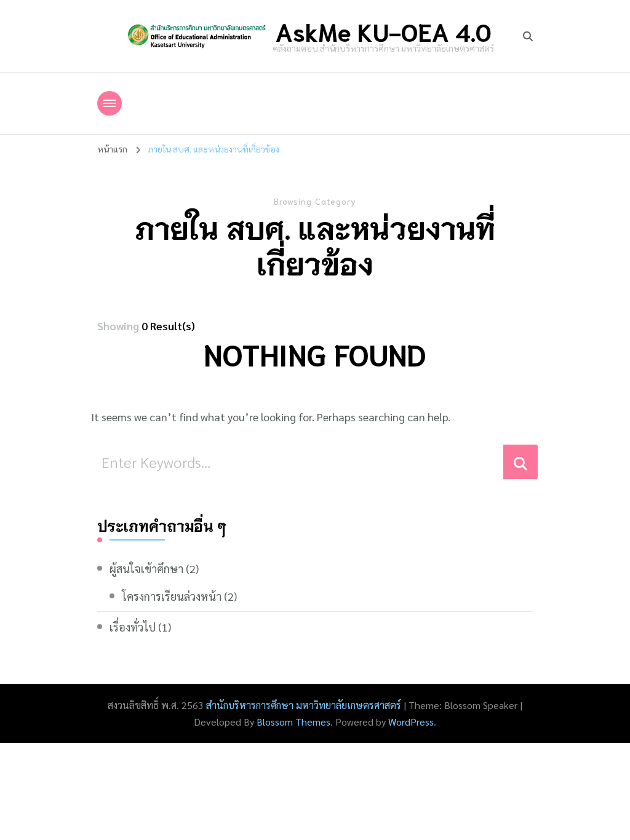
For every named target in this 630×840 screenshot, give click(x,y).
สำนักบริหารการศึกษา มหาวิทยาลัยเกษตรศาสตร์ (303, 705)
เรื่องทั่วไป (133, 627)
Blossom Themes (293, 721)
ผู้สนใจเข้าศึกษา (146, 568)
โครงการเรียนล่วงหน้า (171, 596)
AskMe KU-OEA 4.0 (383, 31)
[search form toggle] (528, 36)
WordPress (411, 721)
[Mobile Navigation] (109, 103)
